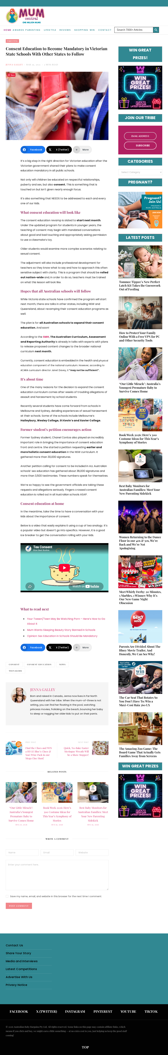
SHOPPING (81, 30)
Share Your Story (18, 953)
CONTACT (105, 30)
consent (14, 664)
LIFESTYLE (50, 30)
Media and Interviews (22, 961)
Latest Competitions (21, 969)
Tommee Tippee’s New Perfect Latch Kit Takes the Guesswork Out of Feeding (139, 285)
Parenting (33, 30)
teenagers (15, 671)
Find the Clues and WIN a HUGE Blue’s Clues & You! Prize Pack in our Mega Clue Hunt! (38, 753)
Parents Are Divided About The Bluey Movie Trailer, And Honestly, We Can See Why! (139, 650)
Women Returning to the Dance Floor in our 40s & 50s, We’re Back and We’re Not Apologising (140, 542)
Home (7, 30)
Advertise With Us (19, 977)
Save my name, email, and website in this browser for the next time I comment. (56, 896)
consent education (39, 664)
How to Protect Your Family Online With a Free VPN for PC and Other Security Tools (139, 336)
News (62, 664)
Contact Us (14, 945)
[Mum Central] (25, 19)
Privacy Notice (16, 985)
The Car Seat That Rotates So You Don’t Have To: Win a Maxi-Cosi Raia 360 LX (138, 701)
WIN (92, 30)
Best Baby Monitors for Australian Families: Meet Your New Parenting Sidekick (139, 489)
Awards (18, 30)
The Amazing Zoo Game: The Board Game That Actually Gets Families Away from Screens (139, 752)
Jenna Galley (14, 64)
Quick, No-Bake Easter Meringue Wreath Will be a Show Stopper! (76, 751)
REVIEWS (65, 30)
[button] (161, 27)
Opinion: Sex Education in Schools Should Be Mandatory (62, 636)
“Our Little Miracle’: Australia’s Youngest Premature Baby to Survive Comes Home (139, 387)
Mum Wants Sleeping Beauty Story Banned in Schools (61, 630)
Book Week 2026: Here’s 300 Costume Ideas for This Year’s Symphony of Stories (139, 438)
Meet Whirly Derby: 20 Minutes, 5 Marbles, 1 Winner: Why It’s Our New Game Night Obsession (140, 597)
